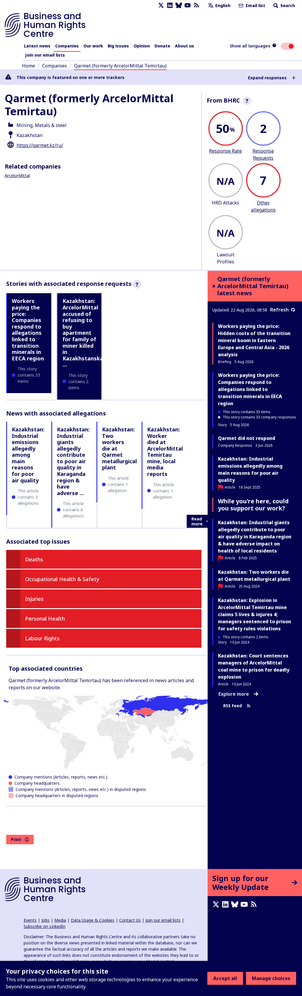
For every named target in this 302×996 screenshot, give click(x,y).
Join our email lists (45, 55)
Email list (254, 5)
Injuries (34, 598)
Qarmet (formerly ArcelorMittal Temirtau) (120, 65)
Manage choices (271, 978)
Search (287, 5)
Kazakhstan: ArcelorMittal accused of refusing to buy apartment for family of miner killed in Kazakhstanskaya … (86, 332)
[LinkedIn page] (169, 5)
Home (28, 65)
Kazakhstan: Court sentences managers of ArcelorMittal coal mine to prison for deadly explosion (253, 666)
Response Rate (225, 151)
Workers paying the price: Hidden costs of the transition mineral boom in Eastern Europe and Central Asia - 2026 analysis (254, 340)
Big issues (118, 46)
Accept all (225, 978)
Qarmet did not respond (246, 438)
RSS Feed (232, 706)
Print (16, 839)
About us (184, 46)
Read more (197, 521)
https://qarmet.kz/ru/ (40, 145)
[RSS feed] (196, 5)
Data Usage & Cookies (92, 920)
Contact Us (130, 920)
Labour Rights (42, 638)
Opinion (142, 46)
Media (60, 920)
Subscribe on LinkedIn (44, 926)
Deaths (34, 559)
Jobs (45, 920)
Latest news (37, 46)
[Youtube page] (187, 5)
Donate (162, 46)
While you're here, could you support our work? (253, 504)
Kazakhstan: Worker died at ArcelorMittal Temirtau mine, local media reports (165, 451)
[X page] (161, 5)
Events (30, 920)
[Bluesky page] (178, 5)
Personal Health (45, 618)
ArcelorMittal (17, 175)
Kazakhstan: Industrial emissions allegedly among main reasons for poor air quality (28, 455)
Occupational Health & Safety (62, 579)
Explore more (234, 694)
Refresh (279, 309)
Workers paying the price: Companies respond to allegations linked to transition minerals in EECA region (28, 329)
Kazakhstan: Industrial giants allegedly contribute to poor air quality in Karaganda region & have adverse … (73, 461)
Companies (67, 46)
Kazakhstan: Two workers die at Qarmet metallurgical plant (254, 575)
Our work (93, 46)
